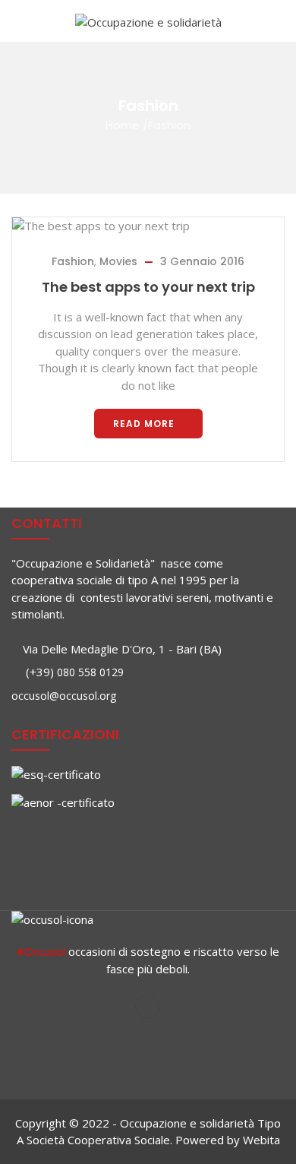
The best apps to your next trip (148, 286)
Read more (144, 423)
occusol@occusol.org (63, 695)
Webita (261, 1139)
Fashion (73, 261)
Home (122, 125)
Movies (118, 261)
